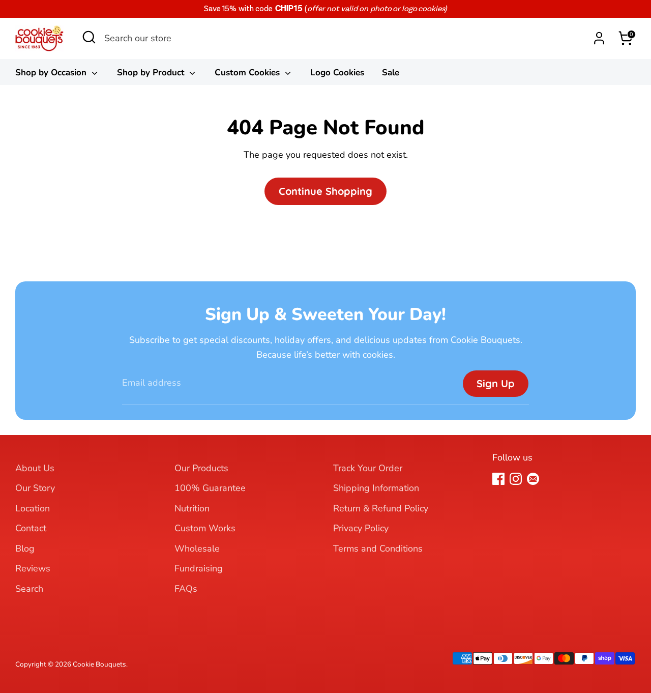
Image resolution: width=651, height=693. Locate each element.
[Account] (599, 38)
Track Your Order (367, 468)
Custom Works (204, 528)
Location (32, 508)
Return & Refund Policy (380, 508)
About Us (34, 468)
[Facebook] (498, 479)
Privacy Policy (361, 528)
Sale (390, 72)
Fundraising (198, 568)
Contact (30, 528)
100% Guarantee (210, 488)
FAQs (185, 589)
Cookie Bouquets (99, 664)
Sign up (496, 383)
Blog (25, 548)
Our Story (35, 488)
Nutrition (192, 508)
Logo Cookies (337, 72)
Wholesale (197, 548)
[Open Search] (89, 40)
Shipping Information (376, 488)
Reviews (32, 568)
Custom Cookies (248, 72)
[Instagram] (516, 479)
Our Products (201, 468)
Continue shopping (325, 191)
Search (29, 589)
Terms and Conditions (378, 548)
